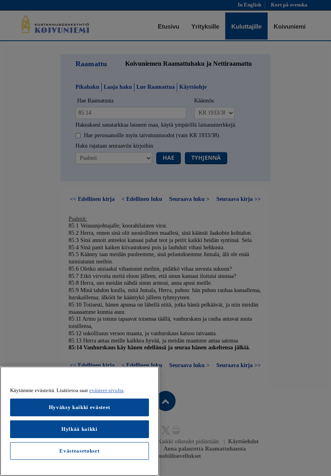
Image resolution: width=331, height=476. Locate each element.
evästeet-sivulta (106, 390)
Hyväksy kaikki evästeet (79, 407)
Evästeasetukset (79, 451)
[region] (79, 421)
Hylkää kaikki (79, 429)
